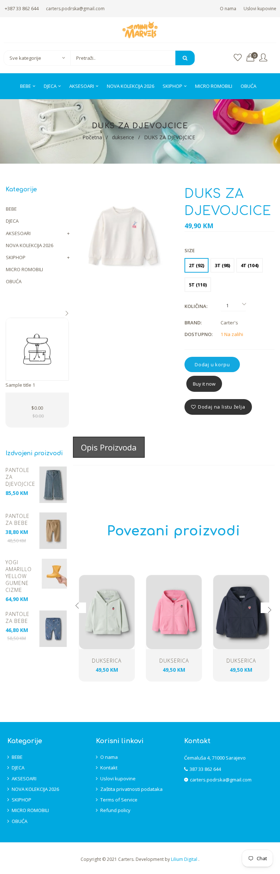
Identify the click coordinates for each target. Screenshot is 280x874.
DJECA (12, 221)
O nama (228, 8)
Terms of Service (118, 799)
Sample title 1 (20, 385)
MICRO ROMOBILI (24, 269)
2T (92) (196, 265)
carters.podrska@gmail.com (75, 8)
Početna (92, 137)
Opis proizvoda (109, 447)
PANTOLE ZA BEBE (17, 519)
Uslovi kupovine (260, 8)
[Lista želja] (238, 58)
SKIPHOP (16, 257)
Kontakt (108, 767)
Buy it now (204, 384)
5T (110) (198, 284)
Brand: (193, 322)
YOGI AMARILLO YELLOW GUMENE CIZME (18, 576)
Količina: (195, 306)
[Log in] (263, 58)
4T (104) (249, 265)
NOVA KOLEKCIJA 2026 (29, 245)
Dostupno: (198, 334)
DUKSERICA (106, 660)
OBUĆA (14, 281)
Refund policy (115, 810)
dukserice (123, 137)
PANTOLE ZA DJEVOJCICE (20, 477)
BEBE (11, 209)
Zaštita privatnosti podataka (131, 789)
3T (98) (222, 265)
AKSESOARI (18, 233)
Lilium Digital (184, 859)
